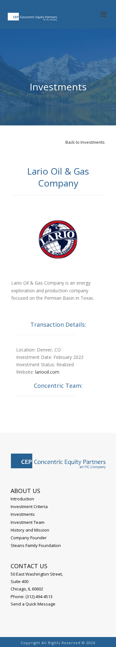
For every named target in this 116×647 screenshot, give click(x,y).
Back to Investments (85, 142)
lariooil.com (47, 372)
